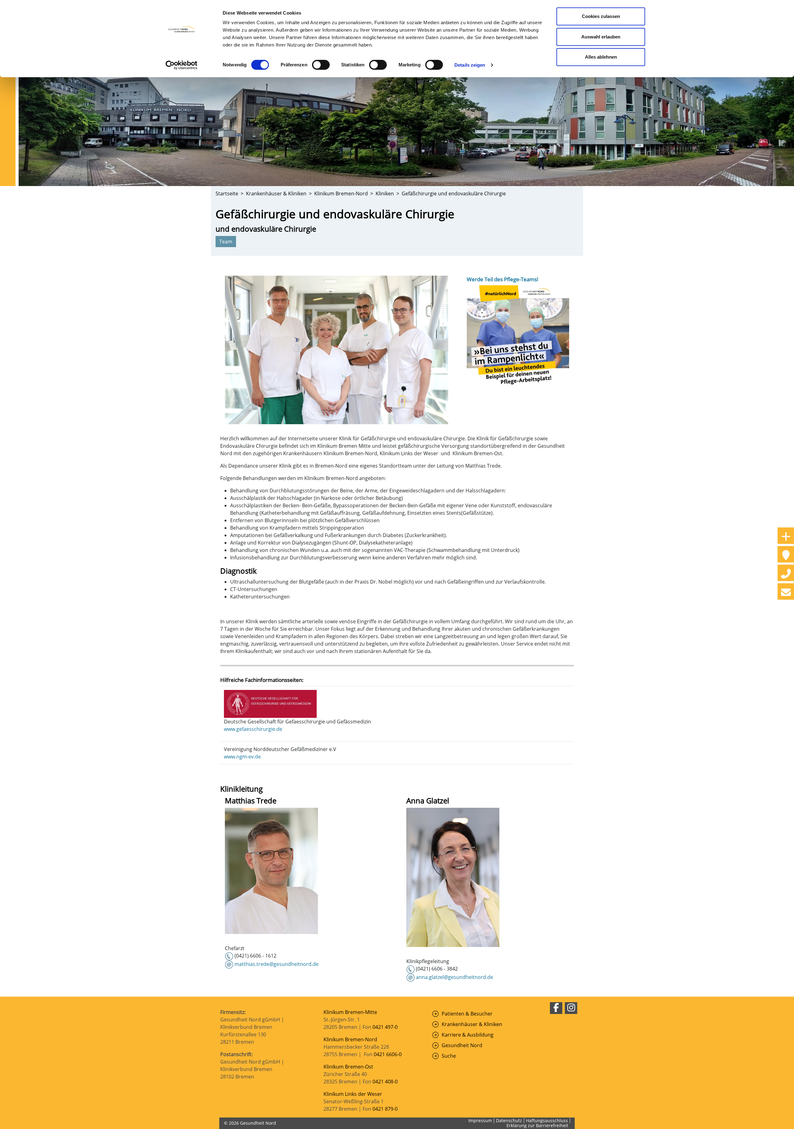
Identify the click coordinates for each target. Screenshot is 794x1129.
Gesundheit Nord (462, 1045)
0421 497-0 (385, 1027)
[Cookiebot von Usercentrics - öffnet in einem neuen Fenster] (181, 65)
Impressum (480, 1120)
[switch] (321, 65)
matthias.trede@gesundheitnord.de (276, 964)
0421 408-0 (385, 1081)
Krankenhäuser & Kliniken (472, 1024)
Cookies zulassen (601, 16)
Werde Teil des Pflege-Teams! (502, 279)
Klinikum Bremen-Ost (348, 1066)
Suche (449, 1055)
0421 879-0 (385, 1108)
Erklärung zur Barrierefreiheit (537, 1125)
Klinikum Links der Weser (352, 1094)
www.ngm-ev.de (242, 756)
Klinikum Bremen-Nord (350, 1039)
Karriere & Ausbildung (467, 1034)
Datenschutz (509, 1120)
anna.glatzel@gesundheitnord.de (454, 977)
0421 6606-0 (388, 1054)
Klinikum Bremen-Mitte (350, 1012)
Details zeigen (469, 65)
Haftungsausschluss (547, 1120)
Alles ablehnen (601, 57)
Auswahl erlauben (600, 36)
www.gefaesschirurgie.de (253, 729)
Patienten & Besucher (467, 1013)
